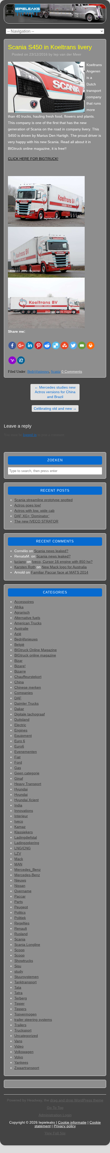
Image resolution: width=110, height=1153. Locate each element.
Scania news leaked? (51, 551)
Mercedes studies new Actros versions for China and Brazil (55, 392)
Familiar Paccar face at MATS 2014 (59, 572)
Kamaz (20, 827)
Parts (18, 902)
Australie (21, 628)
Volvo (18, 1057)
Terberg (20, 998)
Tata (17, 987)
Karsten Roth (25, 567)
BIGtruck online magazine (35, 655)
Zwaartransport (26, 1068)
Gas (17, 768)
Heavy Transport (27, 784)
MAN (18, 864)
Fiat (17, 757)
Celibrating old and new (55, 408)
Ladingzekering (26, 843)
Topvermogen (25, 1014)
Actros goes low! (27, 505)
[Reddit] (47, 345)
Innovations (23, 811)
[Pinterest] (38, 345)
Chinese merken (27, 687)
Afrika (19, 607)
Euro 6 (19, 741)
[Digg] (21, 360)
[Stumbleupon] (64, 345)
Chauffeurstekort (27, 677)
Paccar (20, 896)
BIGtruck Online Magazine (35, 650)
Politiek (20, 918)
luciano (20, 562)
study (18, 971)
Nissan (19, 886)
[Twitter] (73, 345)
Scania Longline (27, 945)
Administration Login (55, 1115)
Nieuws (20, 880)
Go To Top (55, 1107)
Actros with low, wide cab (34, 511)
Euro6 (19, 746)
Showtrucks (23, 961)
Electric (20, 725)
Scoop (19, 950)
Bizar (18, 661)
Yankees (21, 1062)
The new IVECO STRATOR (36, 521)
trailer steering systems (33, 1020)
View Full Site (55, 1133)
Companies (23, 693)
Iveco (18, 821)
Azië (17, 634)
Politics (20, 912)
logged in (30, 435)
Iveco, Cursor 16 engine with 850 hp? (62, 562)
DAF (17, 698)
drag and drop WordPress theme (76, 1100)
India (18, 805)
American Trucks (27, 623)
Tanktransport (25, 982)
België (19, 644)
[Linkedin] (30, 345)
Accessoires (24, 602)
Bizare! (20, 666)
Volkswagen (24, 1052)
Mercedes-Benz (27, 875)
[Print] (90, 345)
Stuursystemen (26, 977)
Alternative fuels (27, 618)
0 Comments (71, 371)
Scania (55, 372)
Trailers (20, 1025)
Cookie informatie (72, 1122)
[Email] (82, 345)
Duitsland (21, 719)
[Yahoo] (12, 360)
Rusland (21, 934)
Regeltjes (21, 923)
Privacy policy (65, 1126)
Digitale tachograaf (29, 714)
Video (19, 1046)
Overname (22, 891)
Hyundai (21, 789)
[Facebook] (12, 345)
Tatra (18, 993)
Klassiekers (23, 832)
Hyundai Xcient (26, 800)
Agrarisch (22, 612)
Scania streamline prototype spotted (43, 500)
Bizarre (20, 671)
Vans (18, 1041)
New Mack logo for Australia (64, 567)
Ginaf (18, 778)
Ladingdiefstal (25, 837)
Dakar (19, 709)
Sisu (17, 966)
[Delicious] (56, 345)
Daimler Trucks (26, 703)
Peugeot (21, 907)
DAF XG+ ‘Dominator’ (31, 516)
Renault (20, 928)
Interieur (21, 816)
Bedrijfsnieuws (38, 372)
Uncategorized (26, 1036)
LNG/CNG (22, 848)
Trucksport (22, 1030)
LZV (17, 853)
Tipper (19, 1003)
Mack (18, 859)
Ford (18, 762)
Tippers (20, 1009)
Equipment (23, 736)
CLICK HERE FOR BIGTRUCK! (33, 159)
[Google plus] (21, 345)
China (19, 682)
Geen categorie (26, 773)
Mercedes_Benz (27, 869)
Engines (20, 730)
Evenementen (25, 752)
